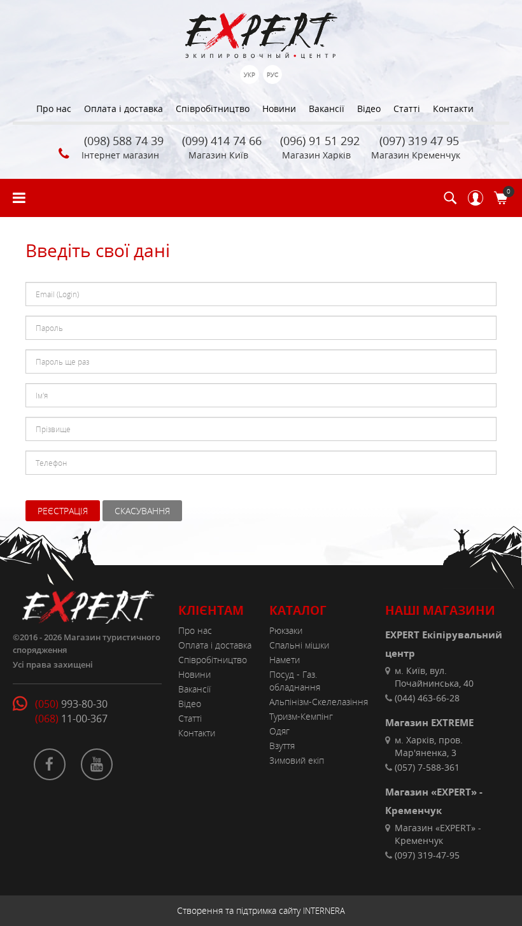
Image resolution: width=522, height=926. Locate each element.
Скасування (142, 511)
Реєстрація (63, 511)
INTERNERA (324, 910)
